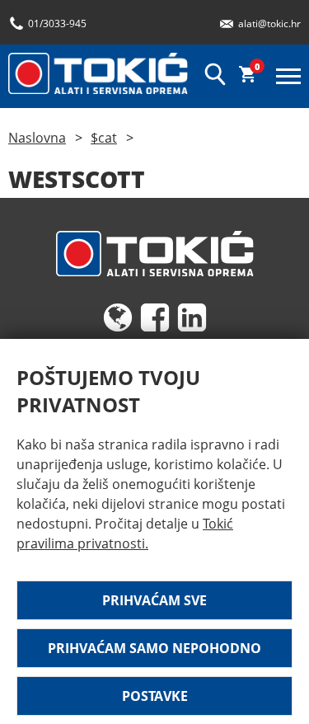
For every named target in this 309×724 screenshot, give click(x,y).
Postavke (155, 696)
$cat (104, 138)
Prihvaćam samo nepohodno (154, 648)
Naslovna (37, 138)
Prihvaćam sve (154, 600)
